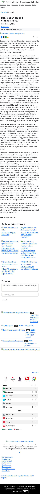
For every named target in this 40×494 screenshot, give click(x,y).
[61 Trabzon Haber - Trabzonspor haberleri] (20, 1)
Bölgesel (3, 5)
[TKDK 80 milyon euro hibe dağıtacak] (30, 263)
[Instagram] (20, 452)
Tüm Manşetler (6, 467)
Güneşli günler (26, 326)
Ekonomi (28, 5)
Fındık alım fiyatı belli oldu (8, 233)
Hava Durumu (6, 459)
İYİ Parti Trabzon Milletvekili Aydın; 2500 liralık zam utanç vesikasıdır (28, 254)
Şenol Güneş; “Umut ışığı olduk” (30, 333)
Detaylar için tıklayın (20, 435)
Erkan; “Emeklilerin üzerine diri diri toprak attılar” (9, 271)
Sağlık (34, 5)
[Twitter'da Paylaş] (3, 37)
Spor (8, 5)
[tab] (5, 379)
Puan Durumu (6, 465)
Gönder (5, 300)
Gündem (15, 5)
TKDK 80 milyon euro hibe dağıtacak (29, 267)
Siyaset (21, 5)
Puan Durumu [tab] (7, 373)
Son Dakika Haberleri (8, 469)
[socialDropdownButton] (8, 37)
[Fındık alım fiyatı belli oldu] (10, 229)
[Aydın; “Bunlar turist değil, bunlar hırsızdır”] (30, 229)
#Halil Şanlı (5, 27)
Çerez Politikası (17, 492)
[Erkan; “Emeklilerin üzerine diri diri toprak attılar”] (10, 264)
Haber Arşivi (5, 471)
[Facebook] (19, 452)
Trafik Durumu (6, 463)
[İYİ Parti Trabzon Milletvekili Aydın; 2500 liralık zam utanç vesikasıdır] (30, 245)
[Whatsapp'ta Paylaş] (6, 37)
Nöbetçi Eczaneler (7, 457)
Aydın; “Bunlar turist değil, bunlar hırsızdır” (29, 234)
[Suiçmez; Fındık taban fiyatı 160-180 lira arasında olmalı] (10, 244)
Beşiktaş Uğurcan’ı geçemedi (30, 343)
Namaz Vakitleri (7, 461)
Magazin (3, 7)
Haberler (4, 12)
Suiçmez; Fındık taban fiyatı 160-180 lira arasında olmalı (9, 250)
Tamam (25, 491)
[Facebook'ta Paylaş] (1, 37)
